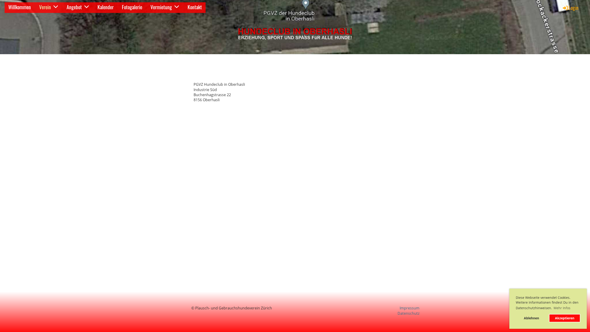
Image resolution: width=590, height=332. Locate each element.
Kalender (105, 7)
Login (573, 7)
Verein (45, 7)
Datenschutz (408, 313)
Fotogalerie (132, 7)
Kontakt (195, 7)
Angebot (74, 7)
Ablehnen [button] (531, 318)
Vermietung (161, 7)
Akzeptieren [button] (564, 318)
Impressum (409, 308)
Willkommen (19, 7)
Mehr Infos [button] (562, 308)
